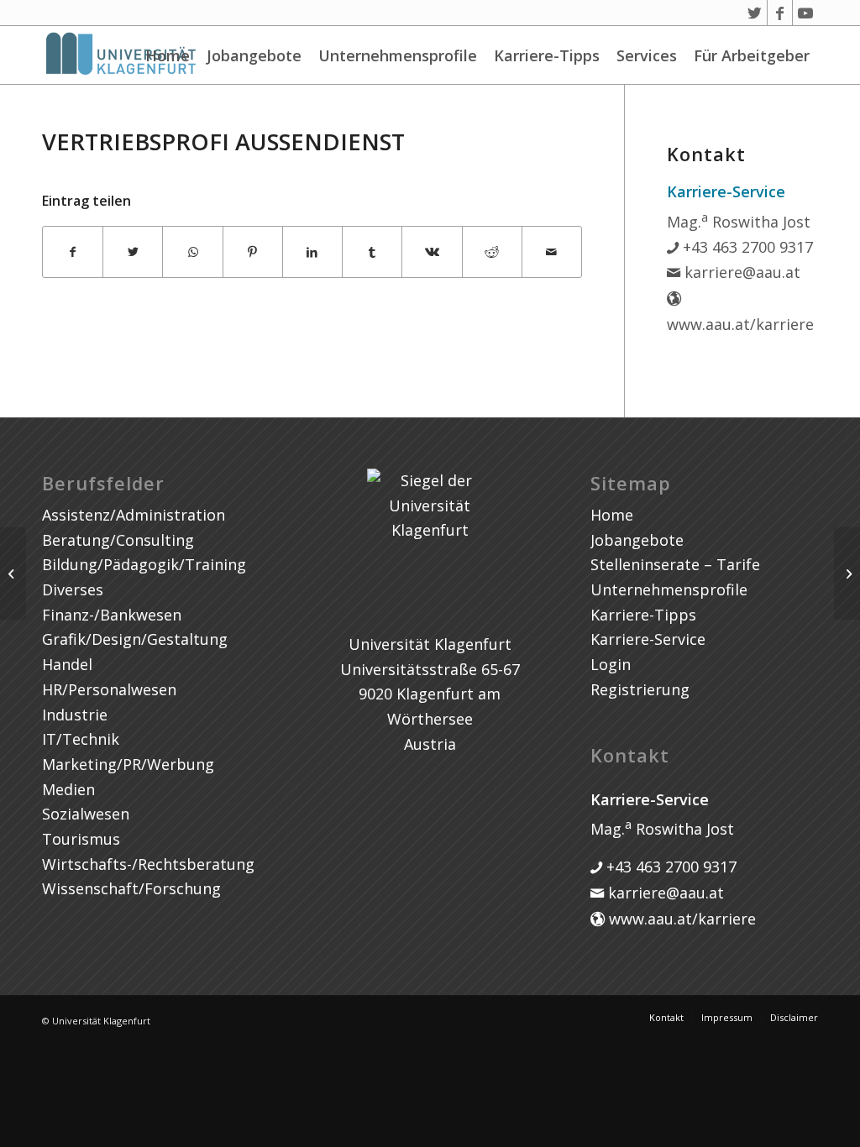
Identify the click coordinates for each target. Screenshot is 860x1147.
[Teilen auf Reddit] (492, 252)
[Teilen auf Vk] (431, 252)
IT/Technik (80, 739)
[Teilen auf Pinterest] (252, 252)
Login (610, 664)
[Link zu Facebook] (780, 12)
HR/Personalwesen (109, 689)
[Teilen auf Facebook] (72, 252)
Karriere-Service (647, 639)
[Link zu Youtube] (805, 12)
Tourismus (81, 839)
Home (167, 55)
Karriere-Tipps (547, 55)
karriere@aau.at (740, 272)
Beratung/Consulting (118, 540)
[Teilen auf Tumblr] (372, 252)
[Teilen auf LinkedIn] (312, 252)
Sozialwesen (85, 814)
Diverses (72, 589)
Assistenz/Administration (133, 515)
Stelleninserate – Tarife (675, 564)
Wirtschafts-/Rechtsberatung (148, 864)
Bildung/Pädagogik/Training (144, 564)
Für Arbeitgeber (752, 55)
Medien (68, 789)
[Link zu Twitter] (754, 12)
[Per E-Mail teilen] (551, 252)
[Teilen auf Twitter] (132, 252)
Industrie (75, 714)
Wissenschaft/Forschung (131, 888)
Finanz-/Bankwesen (111, 615)
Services (646, 55)
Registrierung (640, 689)
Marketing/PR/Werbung (128, 764)
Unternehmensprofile (397, 55)
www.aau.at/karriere (680, 919)
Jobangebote (254, 55)
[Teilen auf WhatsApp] (192, 252)
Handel (67, 664)
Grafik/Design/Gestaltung (135, 639)
